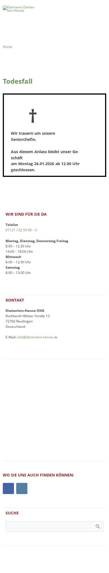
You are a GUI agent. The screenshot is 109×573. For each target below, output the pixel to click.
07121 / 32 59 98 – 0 (21, 230)
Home (7, 46)
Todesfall (17, 81)
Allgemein (30, 46)
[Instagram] (21, 488)
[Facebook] (8, 488)
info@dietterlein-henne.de (37, 337)
